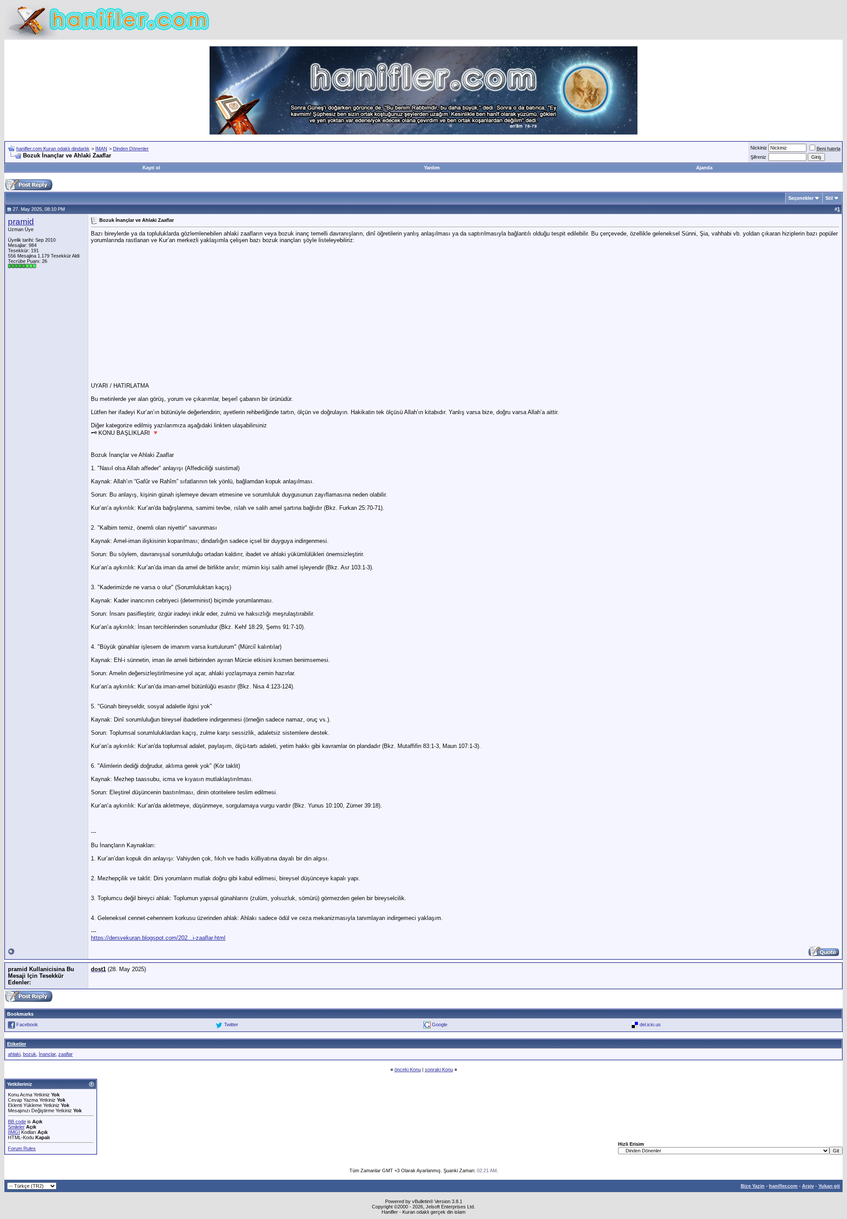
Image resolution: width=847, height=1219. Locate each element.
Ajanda (704, 167)
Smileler (16, 1126)
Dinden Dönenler (131, 148)
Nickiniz (758, 147)
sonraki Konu (439, 1069)
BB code (17, 1121)
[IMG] (14, 1132)
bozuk (29, 1054)
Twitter (231, 1024)
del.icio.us (650, 1024)
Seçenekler (800, 198)
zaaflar (65, 1054)
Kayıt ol (151, 167)
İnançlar (47, 1054)
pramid (21, 221)
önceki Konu (407, 1069)
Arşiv (808, 1186)
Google (439, 1024)
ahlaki (14, 1054)
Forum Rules (22, 1148)
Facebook (27, 1024)
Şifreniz (758, 157)
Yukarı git (829, 1186)
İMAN (101, 148)
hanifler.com (783, 1186)
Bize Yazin (753, 1186)
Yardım (432, 167)
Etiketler (16, 1044)
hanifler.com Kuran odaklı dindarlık (53, 148)
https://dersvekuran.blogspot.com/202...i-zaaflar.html (158, 938)
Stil (829, 198)
